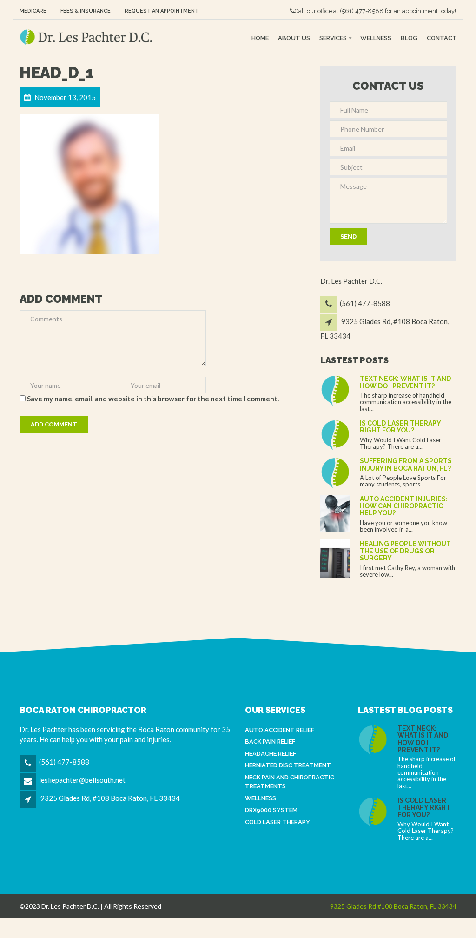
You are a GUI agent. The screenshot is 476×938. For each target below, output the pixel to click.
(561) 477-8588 (361, 10)
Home (260, 37)
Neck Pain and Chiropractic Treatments (289, 782)
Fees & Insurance (85, 11)
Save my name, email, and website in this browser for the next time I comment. (153, 398)
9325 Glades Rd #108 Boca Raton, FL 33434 (393, 906)
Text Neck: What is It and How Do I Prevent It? (405, 382)
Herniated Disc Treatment (288, 765)
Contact (442, 37)
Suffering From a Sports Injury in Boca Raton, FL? (406, 464)
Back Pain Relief (270, 741)
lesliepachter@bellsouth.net (82, 780)
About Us (294, 37)
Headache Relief (270, 753)
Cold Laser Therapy (277, 821)
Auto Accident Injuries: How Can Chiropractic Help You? (404, 506)
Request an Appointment (161, 11)
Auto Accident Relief (279, 729)
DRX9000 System (271, 809)
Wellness (375, 37)
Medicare (33, 11)
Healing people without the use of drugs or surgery (405, 551)
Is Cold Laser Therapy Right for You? (400, 426)
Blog (409, 37)
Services (333, 37)
